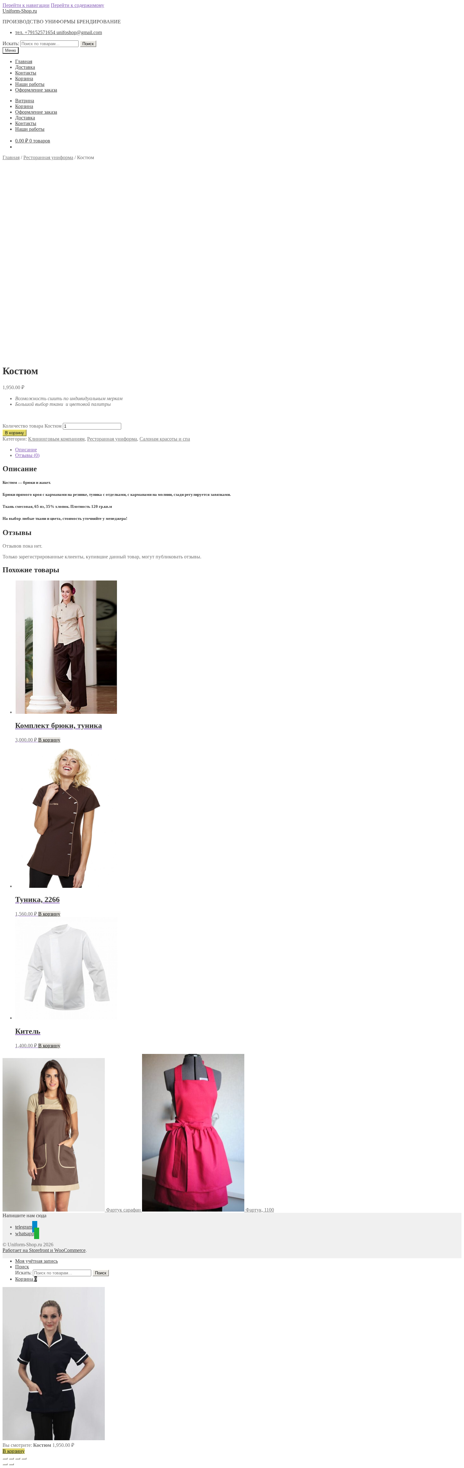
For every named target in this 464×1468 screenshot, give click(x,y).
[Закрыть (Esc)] (24, 1458)
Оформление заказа (36, 90)
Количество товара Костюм (32, 426)
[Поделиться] (17, 1458)
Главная (23, 61)
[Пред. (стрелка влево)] (5, 1464)
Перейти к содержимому (77, 5)
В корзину (14, 432)
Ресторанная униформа (48, 157)
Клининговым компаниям (56, 439)
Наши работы (30, 84)
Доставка (25, 67)
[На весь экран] (11, 1458)
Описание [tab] (26, 449)
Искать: (11, 43)
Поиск (88, 43)
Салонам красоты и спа (165, 439)
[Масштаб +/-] (5, 1458)
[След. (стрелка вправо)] (11, 1464)
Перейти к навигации (26, 5)
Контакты (25, 72)
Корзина (24, 78)
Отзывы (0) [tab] (27, 455)
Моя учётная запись (36, 1261)
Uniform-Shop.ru (20, 11)
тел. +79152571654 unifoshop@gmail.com (58, 32)
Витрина (24, 100)
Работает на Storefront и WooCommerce (44, 1250)
